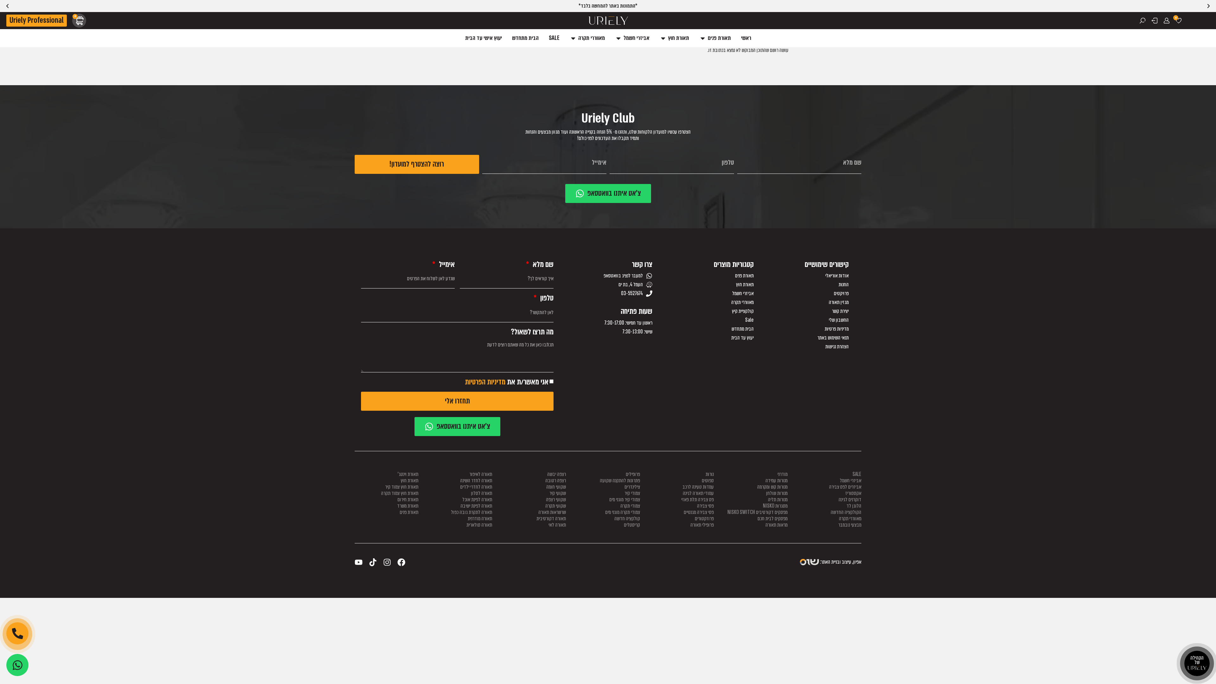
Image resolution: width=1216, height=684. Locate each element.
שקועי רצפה (556, 499)
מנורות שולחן (777, 493)
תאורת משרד (407, 506)
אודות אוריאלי (837, 276)
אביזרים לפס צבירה (845, 487)
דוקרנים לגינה (850, 499)
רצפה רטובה (555, 480)
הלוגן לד (853, 506)
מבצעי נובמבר (849, 525)
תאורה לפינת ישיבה (476, 506)
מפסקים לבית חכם (772, 518)
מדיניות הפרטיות (485, 382)
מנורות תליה (778, 499)
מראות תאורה (776, 525)
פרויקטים (841, 293)
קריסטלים (632, 525)
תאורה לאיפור (480, 474)
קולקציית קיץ (743, 311)
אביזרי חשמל (743, 293)
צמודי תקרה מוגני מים (622, 512)
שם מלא (542, 264)
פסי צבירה (705, 506)
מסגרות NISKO (775, 506)
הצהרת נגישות (837, 347)
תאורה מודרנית (480, 518)
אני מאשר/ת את (506, 382)
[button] (7, 6)
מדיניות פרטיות (837, 329)
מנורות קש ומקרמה (772, 487)
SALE (856, 474)
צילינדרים (632, 487)
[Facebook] (401, 562)
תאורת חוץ (745, 285)
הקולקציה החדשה (846, 512)
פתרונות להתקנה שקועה (620, 480)
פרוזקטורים (704, 518)
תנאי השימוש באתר (833, 338)
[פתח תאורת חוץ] (663, 38)
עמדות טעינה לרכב (698, 487)
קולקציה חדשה (627, 518)
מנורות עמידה (776, 480)
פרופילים (633, 474)
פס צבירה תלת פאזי (697, 499)
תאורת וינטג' (408, 474)
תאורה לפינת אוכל (477, 499)
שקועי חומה (556, 487)
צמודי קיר (632, 493)
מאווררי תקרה (742, 302)
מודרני (782, 474)
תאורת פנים (744, 276)
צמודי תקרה (630, 506)
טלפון (546, 298)
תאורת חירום (407, 499)
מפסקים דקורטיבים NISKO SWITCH (757, 512)
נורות (710, 474)
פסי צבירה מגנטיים (699, 512)
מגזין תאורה (839, 302)
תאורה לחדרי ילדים (476, 487)
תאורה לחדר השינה (476, 480)
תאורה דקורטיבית (551, 518)
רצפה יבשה (556, 474)
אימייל (446, 264)
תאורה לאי (557, 525)
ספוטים (708, 480)
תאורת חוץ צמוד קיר (401, 487)
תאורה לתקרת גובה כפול (471, 512)
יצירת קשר (840, 311)
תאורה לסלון (481, 493)
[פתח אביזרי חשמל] (618, 38)
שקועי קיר (557, 493)
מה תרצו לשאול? (532, 332)
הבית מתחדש (743, 329)
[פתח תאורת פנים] (702, 38)
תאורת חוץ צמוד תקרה (399, 493)
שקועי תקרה (555, 506)
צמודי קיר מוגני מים (624, 499)
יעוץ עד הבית (742, 338)
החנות (844, 285)
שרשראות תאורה (552, 512)
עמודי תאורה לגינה (698, 493)
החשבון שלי (839, 320)
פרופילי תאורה (702, 525)
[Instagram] (387, 562)
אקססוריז (853, 493)
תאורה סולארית (479, 525)
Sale (749, 320)
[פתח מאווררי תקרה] (573, 38)
